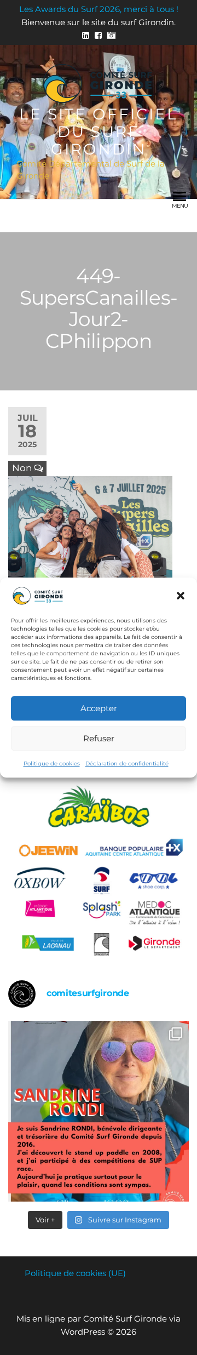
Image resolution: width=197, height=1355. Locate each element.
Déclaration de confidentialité (127, 763)
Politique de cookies (52, 763)
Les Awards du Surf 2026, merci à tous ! (98, 9)
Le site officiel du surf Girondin (98, 131)
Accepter (98, 708)
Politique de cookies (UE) (75, 1273)
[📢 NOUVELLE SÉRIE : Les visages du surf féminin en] (98, 1111)
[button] (180, 595)
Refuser (98, 738)
